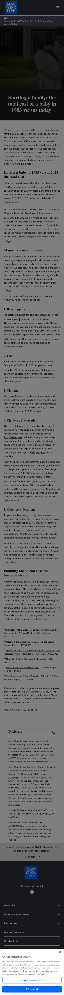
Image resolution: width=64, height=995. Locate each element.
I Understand (32, 989)
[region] (32, 972)
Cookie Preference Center (32, 980)
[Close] (59, 952)
